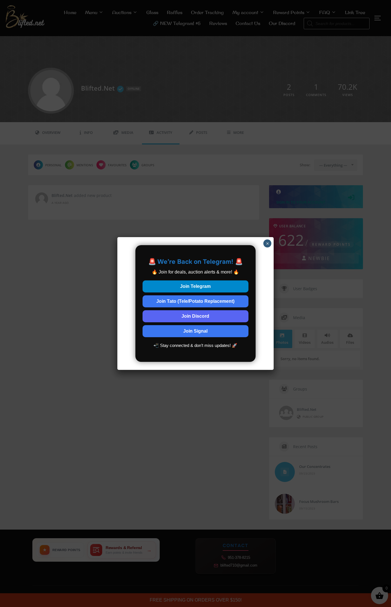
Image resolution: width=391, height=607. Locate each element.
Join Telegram (195, 286)
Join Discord (195, 316)
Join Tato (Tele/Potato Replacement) (195, 301)
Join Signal (195, 331)
